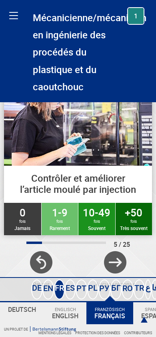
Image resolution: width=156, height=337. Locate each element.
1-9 (60, 218)
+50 (134, 218)
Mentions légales (54, 332)
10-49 (96, 218)
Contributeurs (138, 332)
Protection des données (97, 332)
